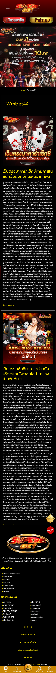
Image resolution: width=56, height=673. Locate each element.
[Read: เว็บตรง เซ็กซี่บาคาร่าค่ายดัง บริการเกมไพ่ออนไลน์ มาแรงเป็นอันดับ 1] (28, 338)
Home (22, 90)
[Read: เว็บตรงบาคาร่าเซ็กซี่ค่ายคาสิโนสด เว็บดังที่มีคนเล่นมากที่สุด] (28, 140)
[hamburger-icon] (8, 8)
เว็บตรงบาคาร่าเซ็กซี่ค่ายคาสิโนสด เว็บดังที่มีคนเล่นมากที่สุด (28, 173)
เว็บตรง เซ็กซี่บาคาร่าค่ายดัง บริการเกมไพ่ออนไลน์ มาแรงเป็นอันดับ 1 (26, 374)
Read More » (8, 305)
